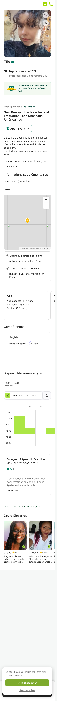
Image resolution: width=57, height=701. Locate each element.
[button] (46, 15)
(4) (19, 552)
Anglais (14, 337)
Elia (7, 62)
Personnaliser (27, 690)
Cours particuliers (12, 506)
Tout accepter (28, 682)
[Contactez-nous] (51, 4)
